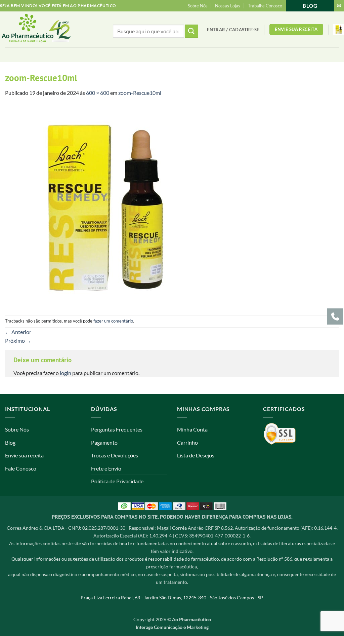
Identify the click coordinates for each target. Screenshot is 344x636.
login (65, 373)
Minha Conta (192, 429)
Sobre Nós (198, 5)
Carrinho (187, 442)
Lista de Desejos (195, 455)
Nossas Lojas (227, 5)
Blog (310, 6)
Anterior (18, 332)
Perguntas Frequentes (116, 429)
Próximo (18, 340)
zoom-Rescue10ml (139, 92)
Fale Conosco (20, 468)
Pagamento (104, 442)
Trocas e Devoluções (114, 455)
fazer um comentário (113, 321)
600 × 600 (97, 92)
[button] (233, 30)
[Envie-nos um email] (339, 5)
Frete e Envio (106, 468)
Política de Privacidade (117, 481)
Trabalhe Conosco (265, 5)
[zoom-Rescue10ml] (106, 205)
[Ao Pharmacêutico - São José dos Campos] (47, 29)
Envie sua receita (24, 455)
